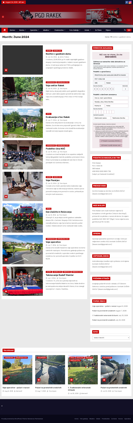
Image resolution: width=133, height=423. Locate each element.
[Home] (4, 30)
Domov (12, 30)
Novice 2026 (79, 357)
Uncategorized (42, 357)
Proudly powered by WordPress (11, 419)
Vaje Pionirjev (53, 180)
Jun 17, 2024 (52, 120)
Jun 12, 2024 (52, 183)
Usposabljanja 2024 (62, 82)
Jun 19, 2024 (52, 89)
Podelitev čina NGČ (55, 148)
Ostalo (87, 30)
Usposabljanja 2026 (21, 357)
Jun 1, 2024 (52, 278)
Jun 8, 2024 (52, 215)
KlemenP (19, 391)
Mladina (46, 30)
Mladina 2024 (57, 50)
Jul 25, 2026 (74, 393)
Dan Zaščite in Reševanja (59, 212)
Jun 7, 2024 (52, 245)
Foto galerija (84, 419)
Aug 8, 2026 (9, 391)
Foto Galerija (74, 30)
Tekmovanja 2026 (75, 360)
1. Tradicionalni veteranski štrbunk (105, 315)
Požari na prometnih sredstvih (103, 311)
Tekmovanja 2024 (77, 272)
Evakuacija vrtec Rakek (58, 117)
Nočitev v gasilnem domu (58, 54)
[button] (125, 30)
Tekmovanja (66, 272)
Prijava (108, 30)
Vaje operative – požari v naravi (104, 306)
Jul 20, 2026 (107, 391)
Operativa (34, 30)
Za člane (98, 30)
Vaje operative (53, 242)
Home (107, 37)
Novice (22, 30)
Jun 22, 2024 (52, 57)
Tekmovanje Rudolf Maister (60, 275)
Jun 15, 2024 (52, 152)
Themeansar (39, 419)
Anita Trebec (64, 57)
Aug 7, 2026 (41, 391)
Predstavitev (59, 30)
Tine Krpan (63, 89)
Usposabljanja (51, 82)
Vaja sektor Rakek (55, 85)
